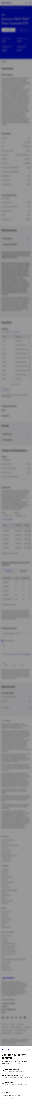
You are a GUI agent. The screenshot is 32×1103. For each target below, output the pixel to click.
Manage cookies (6, 1092)
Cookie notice (17, 1095)
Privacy (11, 1095)
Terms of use (5, 1095)
